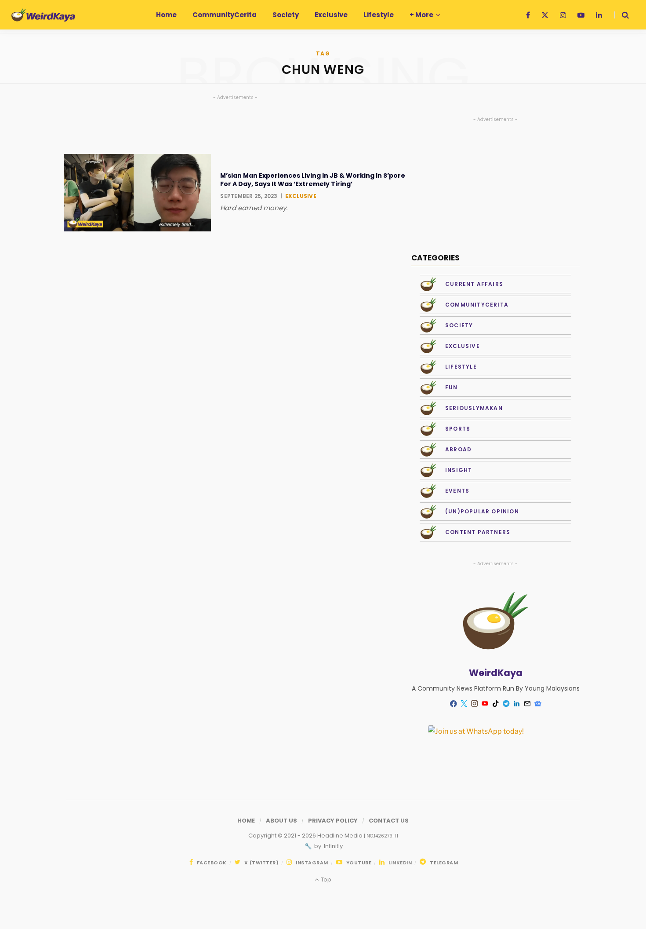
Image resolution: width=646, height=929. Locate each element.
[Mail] (527, 704)
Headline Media (340, 835)
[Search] (621, 15)
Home (246, 820)
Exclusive (300, 196)
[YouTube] (485, 704)
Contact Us (389, 820)
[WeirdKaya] (43, 14)
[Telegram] (506, 704)
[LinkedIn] (517, 704)
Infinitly (333, 846)
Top (325, 879)
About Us (281, 820)
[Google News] (538, 704)
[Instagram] (475, 704)
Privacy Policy (333, 820)
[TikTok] (496, 704)
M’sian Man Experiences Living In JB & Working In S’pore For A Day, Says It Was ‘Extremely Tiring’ (312, 179)
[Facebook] (453, 703)
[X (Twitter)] (464, 704)
